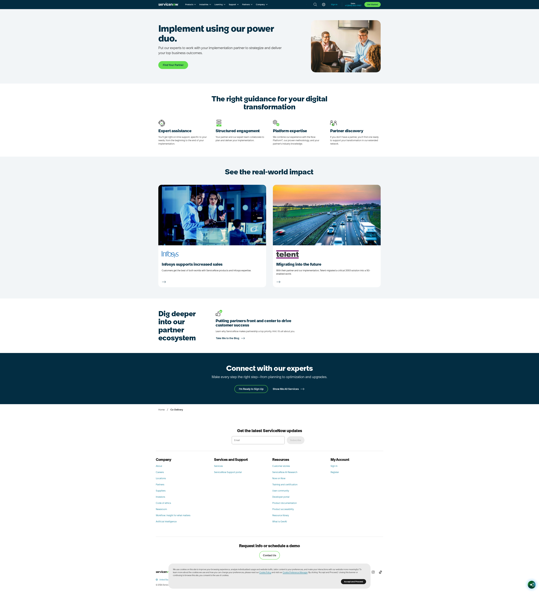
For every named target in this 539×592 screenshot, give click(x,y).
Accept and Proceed (353, 581)
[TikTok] (380, 572)
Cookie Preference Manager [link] (295, 572)
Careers (160, 472)
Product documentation (284, 503)
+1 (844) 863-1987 (353, 5)
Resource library (280, 515)
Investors (160, 496)
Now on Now (278, 478)
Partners (160, 484)
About (159, 466)
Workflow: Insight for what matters (173, 515)
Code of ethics (163, 503)
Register (335, 472)
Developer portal (280, 496)
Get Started (372, 4)
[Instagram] (373, 572)
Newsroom (161, 509)
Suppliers (160, 490)
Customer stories (281, 466)
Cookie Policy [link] (265, 572)
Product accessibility (283, 509)
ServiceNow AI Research (284, 472)
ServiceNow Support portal (228, 472)
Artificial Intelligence (166, 521)
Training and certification (284, 484)
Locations (161, 478)
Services (218, 466)
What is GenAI (279, 521)
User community (280, 490)
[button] (190, 4)
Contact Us (269, 555)
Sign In (334, 466)
